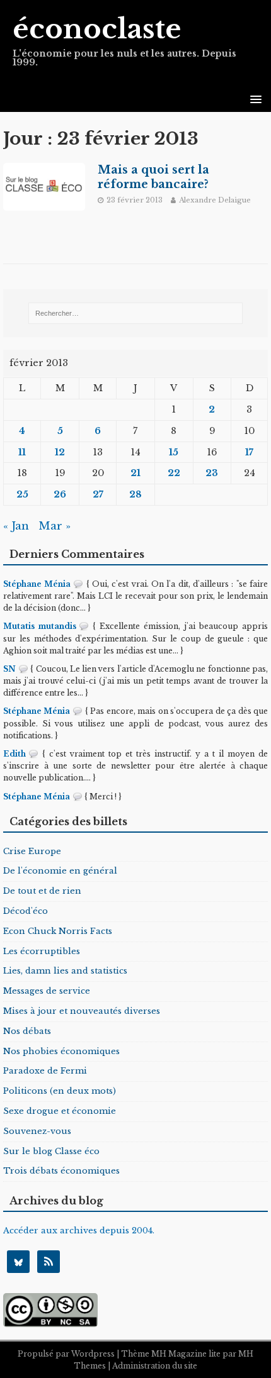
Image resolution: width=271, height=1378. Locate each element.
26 (60, 494)
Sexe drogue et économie (59, 1111)
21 (135, 473)
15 (173, 452)
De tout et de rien (42, 891)
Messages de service (46, 991)
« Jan (16, 526)
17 (249, 452)
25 (22, 494)
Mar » (54, 526)
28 (135, 494)
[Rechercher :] (135, 313)
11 (22, 452)
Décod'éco (25, 911)
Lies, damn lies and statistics (65, 970)
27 (98, 494)
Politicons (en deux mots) (59, 1091)
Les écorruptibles (41, 951)
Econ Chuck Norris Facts (57, 931)
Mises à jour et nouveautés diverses (81, 1011)
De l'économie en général (60, 870)
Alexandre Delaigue (215, 200)
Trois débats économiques (61, 1170)
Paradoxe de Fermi (45, 1070)
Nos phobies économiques (61, 1051)
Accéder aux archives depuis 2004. (78, 1230)
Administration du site (154, 1365)
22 (174, 473)
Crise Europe (32, 851)
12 (60, 452)
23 (211, 473)
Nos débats (27, 1031)
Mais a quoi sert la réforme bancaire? (153, 177)
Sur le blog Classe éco (51, 1151)
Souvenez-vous (37, 1131)
